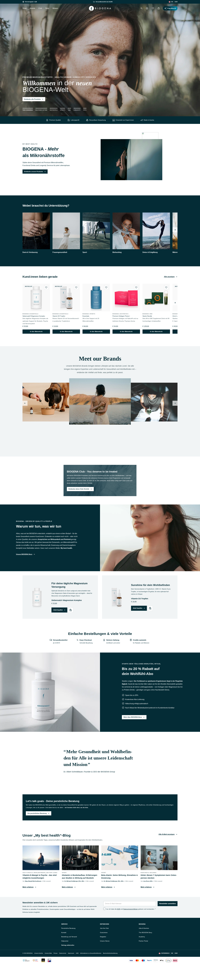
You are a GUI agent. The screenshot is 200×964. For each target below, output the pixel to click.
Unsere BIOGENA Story (24, 554)
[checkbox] (104, 909)
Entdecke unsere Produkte (33, 171)
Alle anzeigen (169, 277)
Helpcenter (64, 941)
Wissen (55, 8)
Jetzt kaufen (58, 610)
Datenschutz (62, 953)
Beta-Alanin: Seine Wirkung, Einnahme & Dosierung (119, 876)
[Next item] (175, 229)
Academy (142, 937)
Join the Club (104, 928)
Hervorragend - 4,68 (31, 2)
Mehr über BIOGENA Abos (133, 717)
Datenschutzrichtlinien (130, 909)
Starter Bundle (147, 316)
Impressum (71, 953)
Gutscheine (104, 932)
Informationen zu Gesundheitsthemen (90, 953)
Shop (24, 8)
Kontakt (63, 932)
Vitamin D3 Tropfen (58, 316)
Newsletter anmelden (167, 903)
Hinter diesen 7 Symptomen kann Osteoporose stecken (159, 876)
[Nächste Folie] (175, 403)
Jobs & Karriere (144, 928)
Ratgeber (103, 937)
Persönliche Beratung (68, 928)
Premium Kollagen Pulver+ (121, 316)
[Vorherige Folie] (25, 403)
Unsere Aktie (48, 953)
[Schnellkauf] (70, 609)
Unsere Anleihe (38, 953)
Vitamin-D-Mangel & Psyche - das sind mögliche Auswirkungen (39, 876)
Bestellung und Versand (69, 937)
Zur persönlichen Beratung (37, 813)
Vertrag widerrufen (67, 945)
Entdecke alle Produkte (32, 99)
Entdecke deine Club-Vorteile (79, 489)
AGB (118, 909)
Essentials (85, 316)
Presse (56, 953)
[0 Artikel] (158, 8)
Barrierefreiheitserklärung (110, 953)
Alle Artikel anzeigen (167, 834)
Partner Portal (143, 941)
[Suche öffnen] (141, 8)
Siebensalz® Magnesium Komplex (33, 316)
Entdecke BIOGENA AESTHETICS (82, 447)
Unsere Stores (104, 941)
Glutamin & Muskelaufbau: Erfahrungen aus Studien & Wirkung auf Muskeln (79, 876)
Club (40, 8)
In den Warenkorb (36, 331)
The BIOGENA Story (145, 932)
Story (47, 8)
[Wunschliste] (152, 8)
